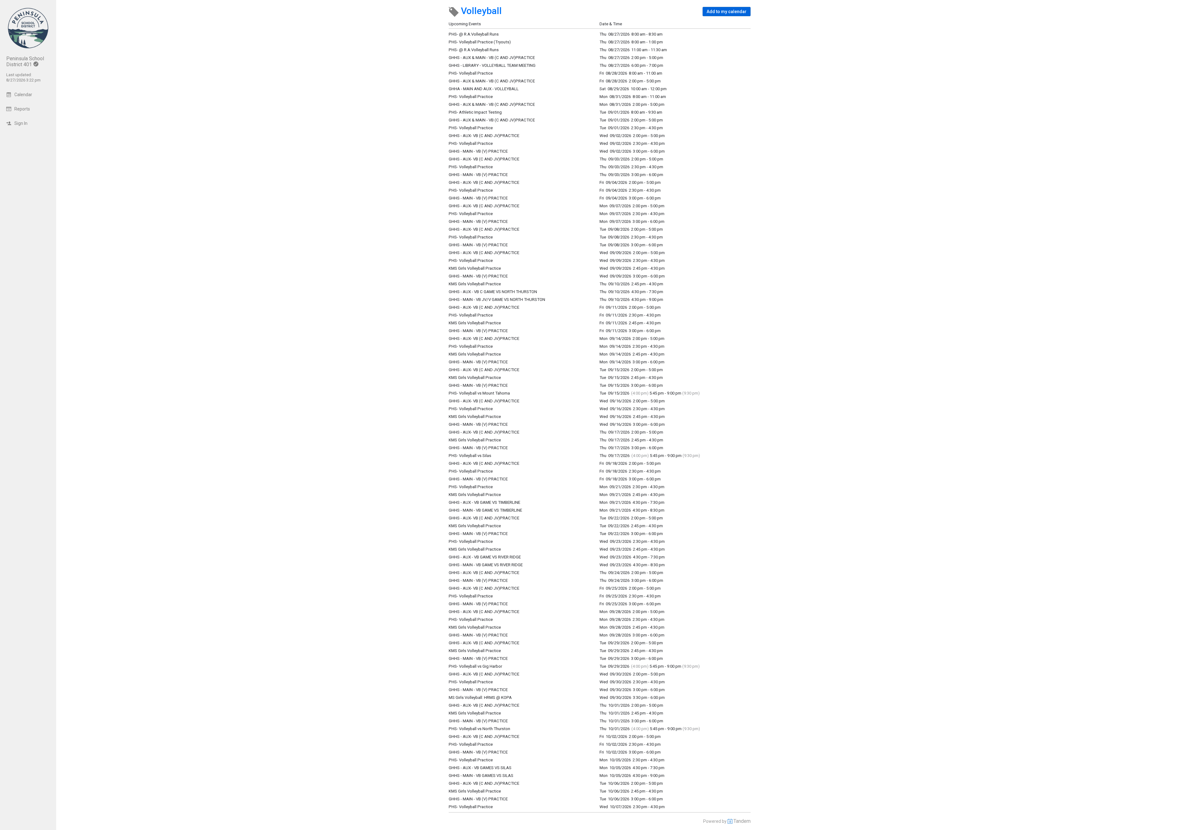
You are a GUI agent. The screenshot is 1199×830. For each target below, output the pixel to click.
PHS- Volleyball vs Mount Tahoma (479, 393)
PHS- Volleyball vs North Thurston (479, 728)
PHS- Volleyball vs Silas (470, 455)
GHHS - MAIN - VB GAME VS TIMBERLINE (485, 510)
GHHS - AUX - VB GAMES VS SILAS (480, 767)
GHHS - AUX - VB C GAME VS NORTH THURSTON (493, 291)
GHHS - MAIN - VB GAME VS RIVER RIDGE (486, 564)
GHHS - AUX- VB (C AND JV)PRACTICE (484, 135)
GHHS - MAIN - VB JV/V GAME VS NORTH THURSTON (497, 299)
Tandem (742, 821)
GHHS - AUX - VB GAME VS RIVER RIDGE (485, 557)
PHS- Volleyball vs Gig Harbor (475, 666)
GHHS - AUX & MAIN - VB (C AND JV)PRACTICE (492, 120)
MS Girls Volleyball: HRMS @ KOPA (480, 697)
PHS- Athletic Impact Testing (475, 112)
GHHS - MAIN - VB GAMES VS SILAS (481, 775)
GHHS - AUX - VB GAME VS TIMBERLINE (484, 502)
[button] (726, 11)
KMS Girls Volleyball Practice (475, 268)
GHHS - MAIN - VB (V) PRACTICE (478, 151)
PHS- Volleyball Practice (471, 127)
